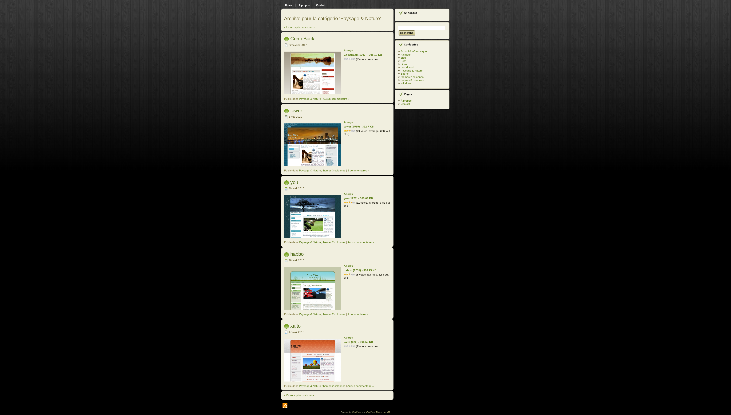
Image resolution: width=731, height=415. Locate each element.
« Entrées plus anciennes (299, 27)
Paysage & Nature (310, 98)
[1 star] (345, 59)
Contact (405, 103)
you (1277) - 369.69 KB (358, 198)
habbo (297, 254)
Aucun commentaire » (336, 98)
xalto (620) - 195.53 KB (358, 341)
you (294, 182)
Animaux (406, 54)
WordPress (356, 412)
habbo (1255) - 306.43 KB (360, 270)
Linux (404, 64)
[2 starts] (347, 59)
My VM (387, 412)
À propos (406, 100)
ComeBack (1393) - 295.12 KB (363, 54)
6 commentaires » (358, 170)
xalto (295, 326)
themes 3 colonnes (333, 170)
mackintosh (407, 67)
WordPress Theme (374, 412)
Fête (403, 60)
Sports (405, 73)
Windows (406, 83)
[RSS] (285, 405)
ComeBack (302, 38)
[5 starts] (354, 59)
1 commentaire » (358, 314)
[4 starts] (352, 59)
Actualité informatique (414, 51)
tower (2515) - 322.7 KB (359, 126)
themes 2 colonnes (333, 242)
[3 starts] (349, 59)
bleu (403, 57)
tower (296, 110)
